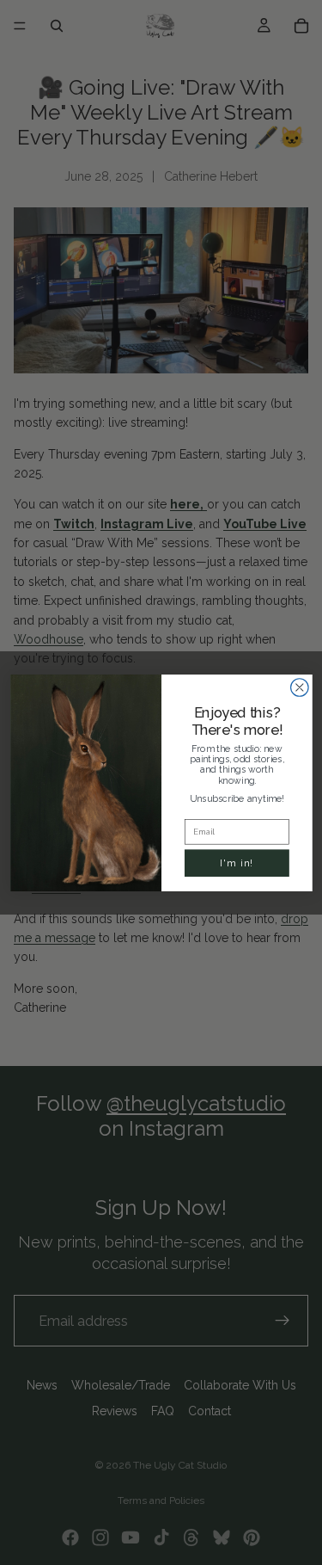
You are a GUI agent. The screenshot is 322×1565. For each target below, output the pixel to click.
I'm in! (236, 862)
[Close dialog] (299, 687)
